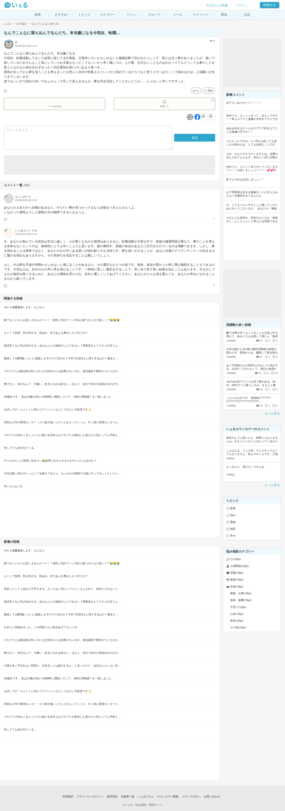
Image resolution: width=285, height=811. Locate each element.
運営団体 (112, 796)
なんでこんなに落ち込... (46, 23)
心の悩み (21, 23)
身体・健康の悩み (241, 600)
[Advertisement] (109, 165)
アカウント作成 (217, 5)
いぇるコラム (145, 796)
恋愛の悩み (237, 572)
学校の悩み (237, 586)
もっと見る (272, 413)
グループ (154, 14)
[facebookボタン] (197, 117)
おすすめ (61, 14)
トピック (84, 14)
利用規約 (68, 796)
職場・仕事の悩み (241, 593)
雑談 (233, 528)
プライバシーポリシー (90, 796)
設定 (247, 14)
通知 (224, 14)
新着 (38, 14)
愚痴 (210, 90)
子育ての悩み (238, 607)
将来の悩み (237, 620)
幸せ (233, 535)
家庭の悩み (237, 579)
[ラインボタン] (212, 117)
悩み (233, 515)
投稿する (269, 5)
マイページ (200, 14)
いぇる (7, 23)
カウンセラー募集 (168, 796)
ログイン (242, 5)
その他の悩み (238, 627)
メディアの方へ (191, 796)
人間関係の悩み (239, 566)
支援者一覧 (127, 796)
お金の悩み (237, 613)
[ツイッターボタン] (205, 117)
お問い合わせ (212, 796)
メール (177, 14)
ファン (131, 14)
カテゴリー (107, 14)
